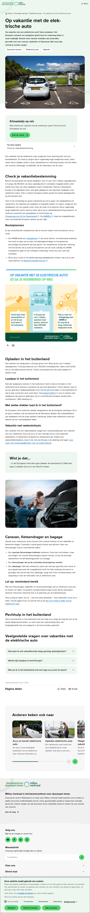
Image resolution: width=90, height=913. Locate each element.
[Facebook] (14, 839)
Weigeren (11, 908)
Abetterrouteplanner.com (35, 261)
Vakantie (46, 49)
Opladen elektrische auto (58, 741)
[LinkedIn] (20, 839)
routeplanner (32, 238)
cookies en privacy (25, 893)
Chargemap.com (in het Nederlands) (21, 216)
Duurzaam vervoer (14, 49)
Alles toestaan (51, 908)
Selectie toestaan (30, 908)
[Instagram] (27, 839)
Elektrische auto (32, 49)
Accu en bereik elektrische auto (27, 743)
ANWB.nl (47, 216)
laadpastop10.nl (49, 393)
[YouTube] (8, 839)
